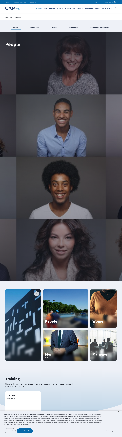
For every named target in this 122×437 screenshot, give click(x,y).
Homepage (8, 17)
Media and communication (92, 8)
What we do (60, 8)
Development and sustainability (74, 8)
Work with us (32, 2)
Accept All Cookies (25, 431)
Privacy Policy (19, 420)
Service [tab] (54, 27)
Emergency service (107, 8)
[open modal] (36, 293)
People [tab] (15, 27)
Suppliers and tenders (20, 2)
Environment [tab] (74, 27)
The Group (38, 8)
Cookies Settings (109, 431)
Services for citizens (49, 8)
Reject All (10, 431)
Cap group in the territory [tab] (99, 27)
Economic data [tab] (35, 27)
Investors (8, 2)
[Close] (118, 412)
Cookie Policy (68, 418)
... (12, 17)
